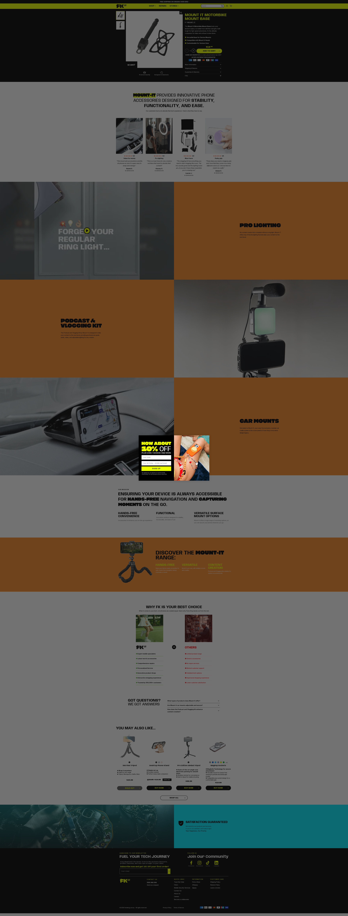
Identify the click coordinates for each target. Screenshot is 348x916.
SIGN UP (156, 469)
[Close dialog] (208, 437)
